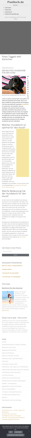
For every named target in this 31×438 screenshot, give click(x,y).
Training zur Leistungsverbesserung (11, 392)
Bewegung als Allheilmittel (9, 350)
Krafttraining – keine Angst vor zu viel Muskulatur (15, 367)
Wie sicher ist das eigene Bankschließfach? (13, 417)
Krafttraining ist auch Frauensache (11, 372)
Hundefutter (25, 104)
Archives (4, 342)
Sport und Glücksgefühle (8, 389)
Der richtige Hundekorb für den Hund (13, 71)
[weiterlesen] (5, 310)
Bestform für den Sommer (9, 347)
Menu (15, 5)
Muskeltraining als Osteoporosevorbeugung (13, 380)
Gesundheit (23, 237)
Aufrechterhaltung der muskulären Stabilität (14, 344)
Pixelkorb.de (15, 2)
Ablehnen (18, 432)
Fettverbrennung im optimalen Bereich (12, 358)
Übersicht (8, 10)
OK (10, 432)
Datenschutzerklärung (12, 14)
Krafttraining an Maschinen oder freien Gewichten (15, 369)
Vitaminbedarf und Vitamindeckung (11, 400)
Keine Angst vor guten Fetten (9, 364)
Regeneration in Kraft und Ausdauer (11, 386)
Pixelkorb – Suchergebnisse (9, 383)
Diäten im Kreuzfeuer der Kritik (10, 355)
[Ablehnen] (29, 431)
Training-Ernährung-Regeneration (11, 394)
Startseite (8, 8)
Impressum (8, 12)
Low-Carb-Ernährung (7, 375)
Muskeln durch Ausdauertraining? (11, 378)
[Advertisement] (15, 37)
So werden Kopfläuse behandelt (10, 419)
